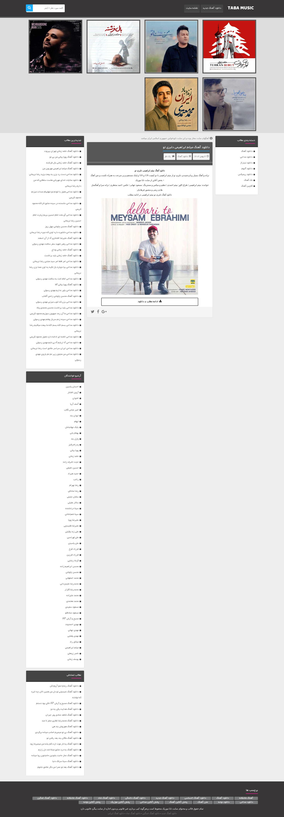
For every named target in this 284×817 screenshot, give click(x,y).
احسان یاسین (72, 386)
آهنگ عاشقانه (246, 798)
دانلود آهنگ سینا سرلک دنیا (65, 761)
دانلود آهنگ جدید (212, 8)
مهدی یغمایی (73, 636)
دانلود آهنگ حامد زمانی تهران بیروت (61, 151)
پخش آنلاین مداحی (149, 802)
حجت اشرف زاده (71, 462)
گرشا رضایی (73, 560)
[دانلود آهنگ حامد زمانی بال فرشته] (113, 46)
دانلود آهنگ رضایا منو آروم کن (64, 686)
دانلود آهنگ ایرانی (116, 813)
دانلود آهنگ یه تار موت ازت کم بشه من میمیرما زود (54, 744)
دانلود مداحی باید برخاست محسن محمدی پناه (58, 308)
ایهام (76, 421)
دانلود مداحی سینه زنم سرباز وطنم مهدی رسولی (56, 319)
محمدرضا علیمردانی (69, 584)
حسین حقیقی (72, 468)
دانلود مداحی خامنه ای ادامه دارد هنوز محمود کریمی (54, 337)
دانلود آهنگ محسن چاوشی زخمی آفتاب (60, 296)
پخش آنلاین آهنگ (178, 802)
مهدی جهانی (73, 630)
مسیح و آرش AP (70, 618)
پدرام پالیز (74, 444)
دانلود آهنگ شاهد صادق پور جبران (62, 715)
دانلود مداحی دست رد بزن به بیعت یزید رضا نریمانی (54, 174)
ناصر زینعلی (73, 653)
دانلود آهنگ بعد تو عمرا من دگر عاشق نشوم (58, 767)
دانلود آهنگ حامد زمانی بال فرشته (62, 163)
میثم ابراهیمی (148, 170)
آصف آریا (74, 404)
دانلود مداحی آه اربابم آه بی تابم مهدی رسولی (57, 342)
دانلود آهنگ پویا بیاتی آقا (67, 284)
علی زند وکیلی (72, 531)
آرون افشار (73, 392)
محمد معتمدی (72, 601)
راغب (76, 479)
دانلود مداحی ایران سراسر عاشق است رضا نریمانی (55, 348)
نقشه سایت (192, 8)
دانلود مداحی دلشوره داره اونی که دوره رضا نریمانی (54, 232)
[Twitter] (92, 312)
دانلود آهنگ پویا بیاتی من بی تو (64, 157)
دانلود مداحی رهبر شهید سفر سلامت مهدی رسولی (55, 244)
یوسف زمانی (73, 659)
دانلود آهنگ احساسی (195, 798)
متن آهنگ (203, 802)
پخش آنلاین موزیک (120, 802)
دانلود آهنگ (247, 151)
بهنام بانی (74, 433)
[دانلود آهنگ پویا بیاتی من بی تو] (171, 46)
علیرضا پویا (73, 520)
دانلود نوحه (224, 802)
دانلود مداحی (246, 157)
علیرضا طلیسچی (71, 526)
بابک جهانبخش (72, 427)
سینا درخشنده (72, 508)
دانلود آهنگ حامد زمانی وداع (65, 250)
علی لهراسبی (73, 537)
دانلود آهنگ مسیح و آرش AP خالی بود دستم (57, 703)
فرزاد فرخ (74, 549)
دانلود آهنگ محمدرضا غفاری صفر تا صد (60, 721)
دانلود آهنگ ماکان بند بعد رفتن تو (63, 738)
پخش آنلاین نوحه (91, 802)
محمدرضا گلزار (72, 589)
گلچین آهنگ (247, 186)
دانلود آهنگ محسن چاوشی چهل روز (62, 226)
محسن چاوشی (72, 572)
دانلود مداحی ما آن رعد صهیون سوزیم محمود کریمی (54, 313)
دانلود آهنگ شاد (106, 798)
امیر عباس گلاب (71, 410)
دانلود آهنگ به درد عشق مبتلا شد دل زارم (58, 750)
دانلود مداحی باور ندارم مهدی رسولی (61, 290)
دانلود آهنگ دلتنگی (135, 798)
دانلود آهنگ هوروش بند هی (65, 726)
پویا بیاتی (74, 450)
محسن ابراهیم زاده (69, 566)
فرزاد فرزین (73, 555)
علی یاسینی (73, 543)
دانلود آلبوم (247, 168)
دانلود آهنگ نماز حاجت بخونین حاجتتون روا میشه (55, 755)
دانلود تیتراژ (246, 163)
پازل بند (75, 439)
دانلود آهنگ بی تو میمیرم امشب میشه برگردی (57, 732)
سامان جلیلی (73, 497)
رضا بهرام (74, 485)
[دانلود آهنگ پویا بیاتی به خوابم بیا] (229, 104)
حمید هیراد (73, 473)
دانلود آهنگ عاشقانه (77, 798)
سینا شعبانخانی (72, 514)
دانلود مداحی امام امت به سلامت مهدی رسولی (57, 279)
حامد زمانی (74, 456)
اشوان (75, 398)
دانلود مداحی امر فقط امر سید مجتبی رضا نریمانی (56, 261)
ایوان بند (74, 415)
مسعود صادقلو (72, 613)
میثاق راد (74, 642)
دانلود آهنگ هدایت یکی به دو (65, 709)
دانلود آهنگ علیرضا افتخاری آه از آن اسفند (58, 238)
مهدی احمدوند (72, 624)
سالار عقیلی (73, 502)
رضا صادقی (73, 491)
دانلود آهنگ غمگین (47, 798)
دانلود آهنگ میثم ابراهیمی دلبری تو (186, 147)
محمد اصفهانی (72, 578)
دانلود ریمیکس (245, 174)
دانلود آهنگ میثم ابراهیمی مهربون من (61, 168)
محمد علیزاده (72, 595)
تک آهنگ (248, 180)
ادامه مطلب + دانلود (148, 301)
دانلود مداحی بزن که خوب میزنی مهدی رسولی (57, 302)
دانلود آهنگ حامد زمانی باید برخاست (61, 255)
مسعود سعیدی (72, 607)
